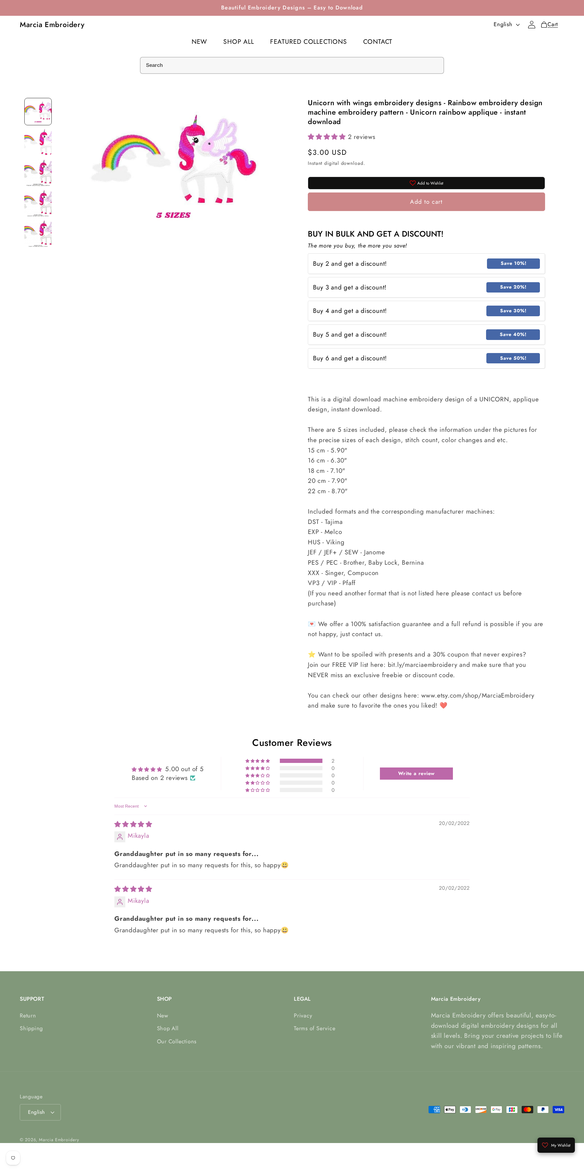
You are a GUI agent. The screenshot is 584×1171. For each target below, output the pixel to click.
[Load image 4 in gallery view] (38, 203)
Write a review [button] (416, 773)
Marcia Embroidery (59, 1139)
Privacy (303, 1016)
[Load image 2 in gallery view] (38, 142)
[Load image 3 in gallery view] (38, 172)
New (162, 1016)
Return (28, 1016)
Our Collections (177, 1041)
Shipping (31, 1029)
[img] (133, 824)
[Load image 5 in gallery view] (38, 233)
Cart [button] (551, 24)
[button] (328, 136)
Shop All (168, 1029)
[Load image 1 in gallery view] (38, 111)
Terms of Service (314, 1029)
